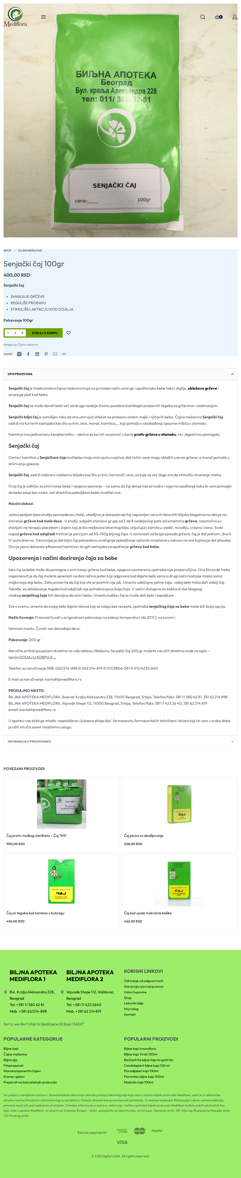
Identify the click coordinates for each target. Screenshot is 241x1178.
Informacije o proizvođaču (29, 741)
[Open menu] (43, 17)
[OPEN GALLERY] (120, 120)
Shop (8, 250)
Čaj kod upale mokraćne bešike (148, 913)
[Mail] (55, 354)
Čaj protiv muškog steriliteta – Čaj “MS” (36, 835)
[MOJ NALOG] (234, 17)
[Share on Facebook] (28, 354)
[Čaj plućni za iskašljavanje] (179, 804)
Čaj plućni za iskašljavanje (143, 835)
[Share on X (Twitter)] (19, 354)
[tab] (120, 374)
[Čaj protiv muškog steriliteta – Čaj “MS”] (61, 804)
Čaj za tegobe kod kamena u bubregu (35, 913)
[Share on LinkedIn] (37, 354)
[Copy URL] (64, 354)
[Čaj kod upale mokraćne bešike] (179, 881)
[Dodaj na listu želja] (68, 333)
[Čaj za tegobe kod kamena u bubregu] (61, 881)
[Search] (202, 17)
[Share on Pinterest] (46, 354)
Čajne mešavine (30, 250)
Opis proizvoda (20, 374)
